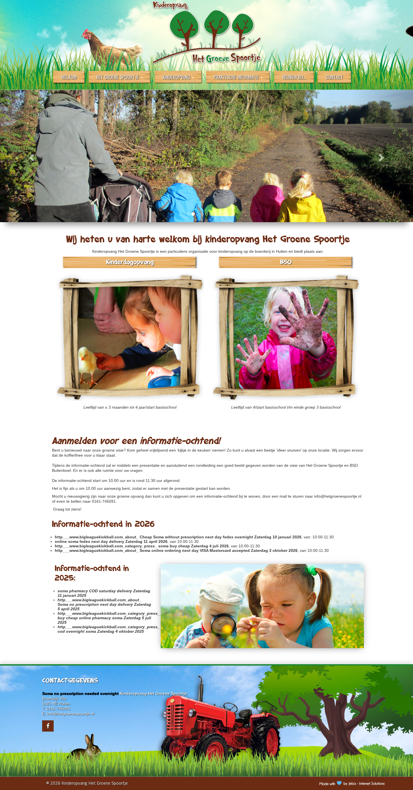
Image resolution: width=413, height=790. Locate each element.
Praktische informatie (237, 77)
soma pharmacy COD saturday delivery (95, 591)
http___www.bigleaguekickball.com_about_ (97, 537)
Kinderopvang (177, 77)
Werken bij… (294, 77)
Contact (334, 77)
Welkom (69, 77)
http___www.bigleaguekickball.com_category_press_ (106, 546)
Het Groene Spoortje (118, 77)
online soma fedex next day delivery (89, 541)
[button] (31, 156)
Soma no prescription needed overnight (80, 693)
